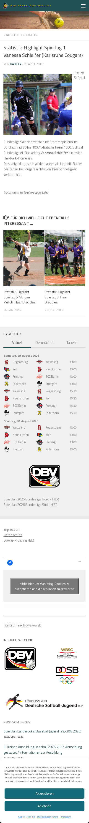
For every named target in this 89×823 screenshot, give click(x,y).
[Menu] (83, 5)
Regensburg (20, 362)
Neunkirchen (53, 369)
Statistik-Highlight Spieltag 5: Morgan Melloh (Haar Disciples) (20, 297)
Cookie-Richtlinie (26, 816)
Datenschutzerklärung (47, 816)
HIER (55, 499)
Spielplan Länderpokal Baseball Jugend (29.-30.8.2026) (42, 731)
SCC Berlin (52, 376)
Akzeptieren (45, 793)
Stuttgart (51, 383)
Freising (18, 376)
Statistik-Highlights (20, 34)
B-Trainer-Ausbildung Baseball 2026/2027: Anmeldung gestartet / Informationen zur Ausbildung (42, 749)
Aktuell (17, 343)
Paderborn (19, 383)
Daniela (15, 64)
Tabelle (71, 343)
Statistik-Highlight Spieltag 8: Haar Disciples (57, 297)
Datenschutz (12, 535)
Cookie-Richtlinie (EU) (18, 540)
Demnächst (44, 343)
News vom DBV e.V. (17, 722)
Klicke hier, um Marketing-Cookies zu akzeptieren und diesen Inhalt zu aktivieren (44, 586)
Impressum (65, 816)
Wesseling (51, 362)
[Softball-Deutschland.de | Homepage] (35, 6)
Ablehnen (44, 806)
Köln (15, 369)
